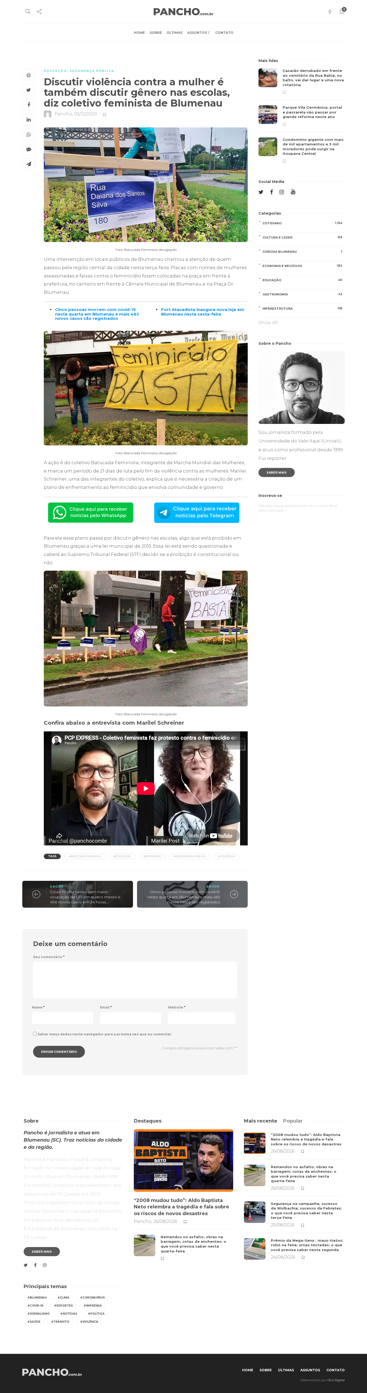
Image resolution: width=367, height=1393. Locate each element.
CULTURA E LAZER (302, 237)
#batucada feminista (85, 856)
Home (139, 33)
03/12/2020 (85, 114)
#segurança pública (190, 856)
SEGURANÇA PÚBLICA (92, 71)
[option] (301, 115)
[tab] (260, 1121)
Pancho (63, 114)
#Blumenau (37, 1297)
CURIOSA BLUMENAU (302, 252)
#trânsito (60, 1322)
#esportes (63, 1305)
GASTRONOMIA (302, 294)
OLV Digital (336, 1380)
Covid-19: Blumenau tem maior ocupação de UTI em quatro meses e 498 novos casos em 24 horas (85, 896)
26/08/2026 (165, 1221)
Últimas (174, 33)
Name (38, 1007)
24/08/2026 (283, 1257)
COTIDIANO (302, 223)
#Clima (63, 1297)
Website (176, 1007)
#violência (226, 856)
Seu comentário (48, 957)
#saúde (33, 1322)
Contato (224, 33)
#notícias (68, 1313)
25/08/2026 (282, 1224)
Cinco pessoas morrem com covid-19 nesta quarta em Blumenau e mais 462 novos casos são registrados (183, 896)
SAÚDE (57, 886)
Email (106, 1007)
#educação (122, 856)
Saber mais (277, 472)
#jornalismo (38, 1313)
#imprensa (93, 1305)
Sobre (156, 33)
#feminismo (152, 856)
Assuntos (197, 33)
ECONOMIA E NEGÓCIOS (302, 266)
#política (96, 1313)
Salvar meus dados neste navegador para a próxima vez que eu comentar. (105, 1034)
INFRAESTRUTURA (302, 308)
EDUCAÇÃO (55, 71)
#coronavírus (92, 1297)
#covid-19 (35, 1305)
